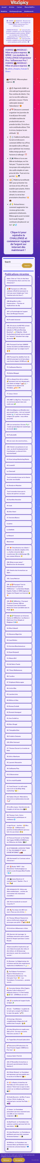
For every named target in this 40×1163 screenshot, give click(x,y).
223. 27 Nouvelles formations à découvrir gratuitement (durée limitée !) (17, 1064)
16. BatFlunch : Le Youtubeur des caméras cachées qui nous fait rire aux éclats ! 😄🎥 (18, 1124)
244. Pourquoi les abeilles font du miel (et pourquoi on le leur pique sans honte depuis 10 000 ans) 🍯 (18, 359)
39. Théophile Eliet (13, 730)
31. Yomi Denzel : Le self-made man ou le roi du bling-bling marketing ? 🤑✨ (17, 789)
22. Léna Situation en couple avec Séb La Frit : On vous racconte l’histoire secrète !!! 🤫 (18, 1031)
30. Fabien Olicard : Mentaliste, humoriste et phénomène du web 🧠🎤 (18, 799)
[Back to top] (35, 1158)
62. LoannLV (11, 465)
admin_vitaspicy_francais (17, 69)
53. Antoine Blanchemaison (16, 646)
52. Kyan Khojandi (13, 652)
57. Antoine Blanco (13, 517)
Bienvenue (10, 541)
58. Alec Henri (11, 511)
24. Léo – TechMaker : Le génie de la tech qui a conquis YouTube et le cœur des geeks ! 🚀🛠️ (18, 1011)
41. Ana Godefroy (13, 718)
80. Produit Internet (13, 319)
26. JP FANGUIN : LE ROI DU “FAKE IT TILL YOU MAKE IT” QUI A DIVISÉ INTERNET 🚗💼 (18, 850)
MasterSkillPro (29, 7)
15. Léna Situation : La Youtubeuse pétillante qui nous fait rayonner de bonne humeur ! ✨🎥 (18, 1134)
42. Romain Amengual (14, 712)
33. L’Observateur (13, 774)
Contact (19, 7)
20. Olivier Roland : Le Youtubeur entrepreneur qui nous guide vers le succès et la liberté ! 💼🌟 (18, 1074)
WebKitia (4, 11)
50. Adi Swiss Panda (13, 664)
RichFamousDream (16, 11)
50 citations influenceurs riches (17, 928)
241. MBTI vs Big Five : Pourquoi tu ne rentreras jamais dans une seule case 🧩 (18, 402)
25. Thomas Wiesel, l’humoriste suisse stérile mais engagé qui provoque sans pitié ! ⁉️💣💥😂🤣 (18, 920)
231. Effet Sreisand (13, 742)
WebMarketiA (28, 11)
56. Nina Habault (12, 628)
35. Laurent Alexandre (14, 762)
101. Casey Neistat (13, 578)
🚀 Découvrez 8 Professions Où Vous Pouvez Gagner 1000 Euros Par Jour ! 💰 (18, 1048)
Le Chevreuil (11, 471)
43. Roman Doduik (13, 706)
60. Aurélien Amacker (14, 499)
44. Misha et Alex (12, 700)
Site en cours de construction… (17, 441)
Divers (7, 71)
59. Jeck (9, 505)
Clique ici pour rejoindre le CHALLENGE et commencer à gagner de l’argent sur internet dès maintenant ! (18, 241)
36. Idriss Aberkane (13, 756)
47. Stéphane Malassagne (15, 682)
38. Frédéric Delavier (14, 736)
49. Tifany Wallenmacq (14, 670)
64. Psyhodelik (12, 435)
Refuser (6, 1160)
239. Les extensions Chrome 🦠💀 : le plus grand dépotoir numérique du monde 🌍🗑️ (18, 427)
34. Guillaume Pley (13, 768)
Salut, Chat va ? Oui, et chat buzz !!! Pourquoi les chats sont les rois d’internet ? (18, 281)
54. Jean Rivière (12, 640)
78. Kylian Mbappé (13, 373)
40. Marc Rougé (12, 724)
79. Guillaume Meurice (14, 367)
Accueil (4, 7)
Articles (11, 7)
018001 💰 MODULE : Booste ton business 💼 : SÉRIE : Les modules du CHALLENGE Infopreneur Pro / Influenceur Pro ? (18, 23)
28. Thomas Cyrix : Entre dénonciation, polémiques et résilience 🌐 (16, 817)
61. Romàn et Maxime (14, 485)
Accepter (18, 1160)
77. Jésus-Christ (12, 394)
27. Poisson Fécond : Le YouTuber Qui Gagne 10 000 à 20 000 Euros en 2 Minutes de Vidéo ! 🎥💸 (18, 840)
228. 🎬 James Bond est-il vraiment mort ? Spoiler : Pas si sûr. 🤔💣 (17, 881)
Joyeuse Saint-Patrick (14, 1056)
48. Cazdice (10, 676)
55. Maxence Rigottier (14, 634)
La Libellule (10, 529)
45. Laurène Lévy (12, 694)
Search (8, 262)
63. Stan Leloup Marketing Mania (18, 459)
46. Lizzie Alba (11, 688)
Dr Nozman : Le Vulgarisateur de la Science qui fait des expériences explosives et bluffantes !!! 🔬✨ (18, 963)
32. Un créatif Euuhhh (14, 780)
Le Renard (10, 535)
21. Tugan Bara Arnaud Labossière (18, 1039)
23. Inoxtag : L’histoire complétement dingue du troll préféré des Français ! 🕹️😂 (17, 1021)
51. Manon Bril (11, 658)
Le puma (9, 523)
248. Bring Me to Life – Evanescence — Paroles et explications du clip (15, 303)
